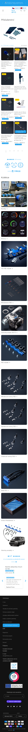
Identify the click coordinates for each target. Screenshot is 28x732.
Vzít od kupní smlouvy (11, 625)
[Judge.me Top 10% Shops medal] (20, 165)
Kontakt (5, 650)
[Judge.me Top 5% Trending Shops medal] (14, 165)
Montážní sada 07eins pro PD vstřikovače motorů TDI (7, 113)
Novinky (3, 209)
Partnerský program (7, 635)
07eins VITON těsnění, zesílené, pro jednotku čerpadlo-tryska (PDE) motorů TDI (7, 88)
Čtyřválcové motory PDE (8, 426)
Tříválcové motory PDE (8, 456)
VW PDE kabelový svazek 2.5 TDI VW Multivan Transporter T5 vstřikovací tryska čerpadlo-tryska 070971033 (20, 137)
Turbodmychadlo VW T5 (8, 332)
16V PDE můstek (6, 268)
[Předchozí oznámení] (2, 3)
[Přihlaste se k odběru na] (22, 696)
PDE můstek (5, 362)
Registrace (5, 632)
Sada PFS (4, 490)
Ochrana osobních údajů (8, 612)
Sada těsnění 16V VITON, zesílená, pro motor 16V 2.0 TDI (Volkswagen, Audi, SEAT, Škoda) (20, 88)
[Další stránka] (22, 150)
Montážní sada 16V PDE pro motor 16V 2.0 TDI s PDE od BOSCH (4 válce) (20, 113)
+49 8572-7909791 (8, 660)
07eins (7, 728)
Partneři (5, 642)
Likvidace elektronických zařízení (10, 615)
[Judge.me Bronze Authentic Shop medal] (7, 165)
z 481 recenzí (8, 572)
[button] (3, 10)
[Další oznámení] (25, 3)
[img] (14, 571)
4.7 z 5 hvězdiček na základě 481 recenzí (14, 559)
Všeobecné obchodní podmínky (10, 608)
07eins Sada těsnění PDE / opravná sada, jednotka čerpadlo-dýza (7, 136)
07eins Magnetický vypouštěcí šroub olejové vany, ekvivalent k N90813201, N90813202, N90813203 (6, 64)
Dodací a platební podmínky (9, 618)
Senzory (3, 238)
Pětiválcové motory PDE (8, 396)
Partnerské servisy (7, 639)
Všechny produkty (6, 550)
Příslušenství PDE (6, 302)
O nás (4, 602)
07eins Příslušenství (7, 520)
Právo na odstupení (7, 622)
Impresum (5, 605)
